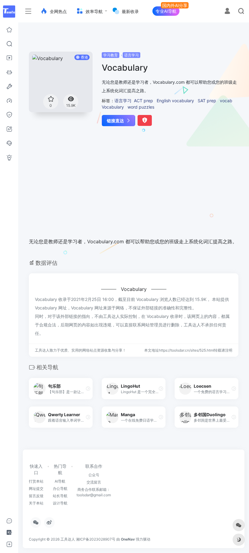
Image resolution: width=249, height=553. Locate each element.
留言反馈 (36, 496)
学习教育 (110, 55)
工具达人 (67, 539)
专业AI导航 (165, 11)
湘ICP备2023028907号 (95, 539)
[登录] (227, 11)
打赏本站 (36, 481)
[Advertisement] (127, 186)
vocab (226, 100)
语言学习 (131, 55)
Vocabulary (113, 107)
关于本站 (36, 503)
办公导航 (60, 488)
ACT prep (143, 100)
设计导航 (60, 503)
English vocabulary (175, 100)
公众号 (93, 475)
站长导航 (60, 496)
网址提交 (36, 488)
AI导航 (60, 481)
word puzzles (141, 107)
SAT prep (207, 100)
